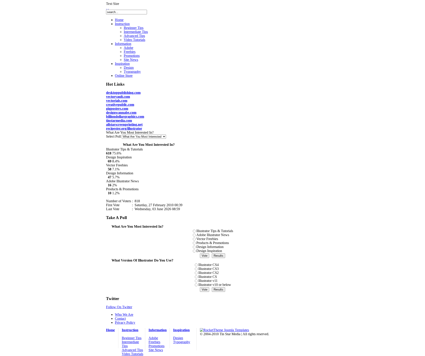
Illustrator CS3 (208, 269)
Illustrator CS (207, 277)
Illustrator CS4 (208, 265)
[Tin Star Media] (224, 330)
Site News (156, 350)
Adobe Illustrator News (212, 235)
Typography (181, 342)
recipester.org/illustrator (124, 128)
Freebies (154, 342)
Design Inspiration (209, 251)
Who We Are (124, 314)
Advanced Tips (132, 350)
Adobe (153, 338)
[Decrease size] (108, 8)
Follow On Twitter (119, 307)
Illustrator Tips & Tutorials (214, 231)
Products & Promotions (212, 243)
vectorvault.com (118, 96)
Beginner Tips (131, 338)
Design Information (210, 247)
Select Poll (114, 136)
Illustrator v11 (208, 281)
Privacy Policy (125, 322)
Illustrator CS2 (208, 273)
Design (178, 338)
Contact (120, 318)
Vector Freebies (207, 239)
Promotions (156, 346)
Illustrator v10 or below (214, 285)
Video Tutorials (132, 354)
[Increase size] (106, 8)
